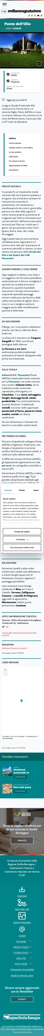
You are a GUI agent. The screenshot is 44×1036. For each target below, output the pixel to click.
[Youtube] (38, 15)
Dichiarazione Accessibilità (22, 969)
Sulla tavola (13, 156)
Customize (20, 539)
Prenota (22, 840)
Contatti (22, 935)
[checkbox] (14, 99)
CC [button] (39, 64)
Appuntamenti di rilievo (18, 165)
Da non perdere (15, 152)
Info (7, 626)
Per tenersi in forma (17, 161)
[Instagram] (32, 15)
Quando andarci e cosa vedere (21, 147)
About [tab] (36, 490)
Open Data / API (22, 909)
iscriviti (22, 999)
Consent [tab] (8, 490)
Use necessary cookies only (22, 547)
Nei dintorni (13, 170)
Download (22, 895)
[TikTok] (41, 15)
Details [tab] (22, 490)
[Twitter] (35, 15)
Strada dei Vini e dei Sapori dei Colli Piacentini (21, 255)
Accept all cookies (22, 531)
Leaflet (6, 736)
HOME (8, 28)
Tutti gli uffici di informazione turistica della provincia (19, 634)
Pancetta (13, 381)
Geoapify (21, 736)
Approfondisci (20, 777)
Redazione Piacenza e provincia (14, 648)
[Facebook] (29, 15)
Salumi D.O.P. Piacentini (15, 375)
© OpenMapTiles (31, 736)
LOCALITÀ (17, 28)
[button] (21, 700)
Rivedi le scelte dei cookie (22, 975)
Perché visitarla (15, 143)
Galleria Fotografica (22, 922)
